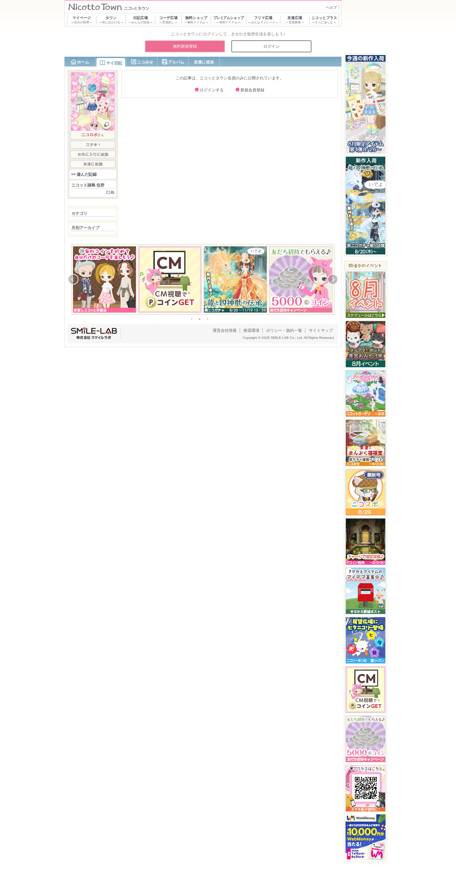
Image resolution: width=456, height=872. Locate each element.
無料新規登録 (185, 46)
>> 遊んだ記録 (84, 174)
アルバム (176, 62)
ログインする (212, 90)
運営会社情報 (225, 330)
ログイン (271, 46)
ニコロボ (89, 134)
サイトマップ (321, 330)
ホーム (83, 62)
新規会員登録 (252, 90)
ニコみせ (145, 62)
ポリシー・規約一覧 (284, 330)
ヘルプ (331, 7)
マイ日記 (114, 63)
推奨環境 (251, 330)
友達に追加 (204, 62)
